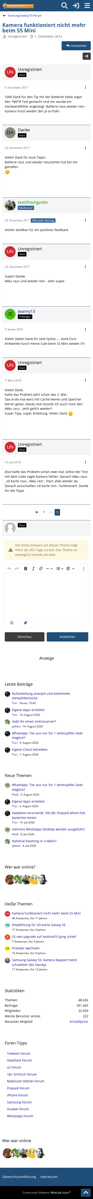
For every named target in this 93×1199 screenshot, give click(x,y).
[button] (12, 622)
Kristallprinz (79, 1021)
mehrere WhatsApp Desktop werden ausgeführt (48, 829)
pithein (16, 726)
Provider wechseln (26, 948)
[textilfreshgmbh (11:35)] (26, 879)
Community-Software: (47, 1192)
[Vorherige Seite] (37, 512)
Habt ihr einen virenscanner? (34, 721)
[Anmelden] (75, 5)
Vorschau (25, 636)
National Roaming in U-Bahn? (34, 841)
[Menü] (87, 5)
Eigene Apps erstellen (28, 710)
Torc (15, 703)
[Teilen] (87, 56)
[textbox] (46, 595)
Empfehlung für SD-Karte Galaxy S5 (38, 925)
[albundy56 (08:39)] (42, 879)
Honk (15, 794)
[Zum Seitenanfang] (86, 1193)
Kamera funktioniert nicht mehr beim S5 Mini (46, 913)
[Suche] (64, 5)
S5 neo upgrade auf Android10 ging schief (44, 936)
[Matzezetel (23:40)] (10, 879)
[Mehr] (85, 87)
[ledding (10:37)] (34, 879)
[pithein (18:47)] (18, 879)
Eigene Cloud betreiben (30, 749)
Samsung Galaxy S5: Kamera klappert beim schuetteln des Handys (44, 962)
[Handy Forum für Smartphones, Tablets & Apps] (17, 5)
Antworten (67, 636)
